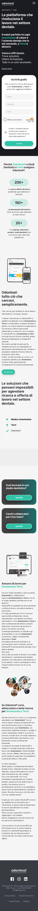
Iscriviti (19, 143)
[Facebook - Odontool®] (12, 880)
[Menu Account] (34, 3)
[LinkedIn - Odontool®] (25, 880)
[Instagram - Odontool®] (19, 880)
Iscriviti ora (8, 372)
